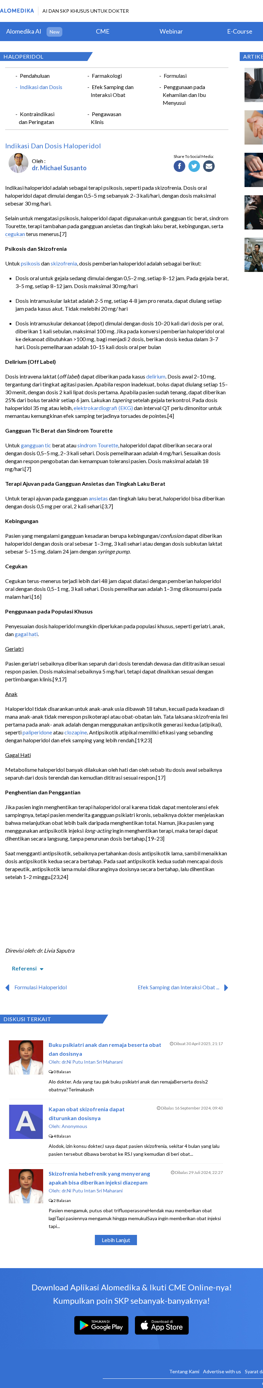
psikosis (30, 263)
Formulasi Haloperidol (40, 987)
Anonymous (74, 1126)
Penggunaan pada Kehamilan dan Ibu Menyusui (184, 95)
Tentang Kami (184, 1371)
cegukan (15, 234)
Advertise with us (222, 1371)
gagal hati (26, 634)
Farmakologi (107, 75)
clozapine (75, 732)
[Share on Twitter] (194, 166)
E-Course (239, 31)
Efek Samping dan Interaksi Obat (112, 91)
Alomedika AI (23, 31)
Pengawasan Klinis (106, 118)
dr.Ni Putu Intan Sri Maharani (92, 1062)
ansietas (98, 498)
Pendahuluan (35, 75)
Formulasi (175, 75)
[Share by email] (209, 166)
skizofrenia (64, 263)
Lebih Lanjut (116, 1240)
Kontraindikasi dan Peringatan (36, 118)
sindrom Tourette (97, 445)
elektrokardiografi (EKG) (103, 408)
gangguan (33, 445)
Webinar (171, 31)
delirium (155, 376)
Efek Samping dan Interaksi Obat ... (178, 987)
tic (48, 445)
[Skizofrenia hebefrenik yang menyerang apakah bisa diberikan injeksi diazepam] (26, 1201)
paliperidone (37, 732)
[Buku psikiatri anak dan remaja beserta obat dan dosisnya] (26, 1072)
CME (103, 31)
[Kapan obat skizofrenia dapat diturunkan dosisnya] (26, 1136)
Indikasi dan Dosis (41, 87)
